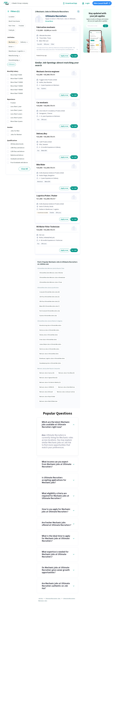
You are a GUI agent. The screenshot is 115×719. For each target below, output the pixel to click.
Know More (49, 21)
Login (87, 3)
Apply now (64, 56)
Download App (71, 3)
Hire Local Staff (101, 3)
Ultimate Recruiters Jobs (53, 599)
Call (75, 56)
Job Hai (40, 599)
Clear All (24, 169)
